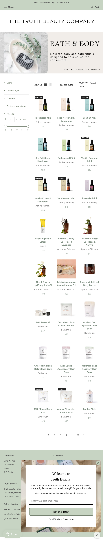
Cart (96, 7)
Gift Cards (8, 472)
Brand (9, 83)
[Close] (98, 463)
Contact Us (9, 464)
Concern (11, 98)
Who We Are (9, 461)
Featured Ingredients (16, 106)
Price (11, 114)
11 (78, 435)
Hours (6, 468)
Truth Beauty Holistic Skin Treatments (20, 489)
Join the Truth (61, 511)
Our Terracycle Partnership (15, 492)
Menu (11, 7)
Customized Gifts (11, 496)
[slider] (5, 126)
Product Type (13, 90)
